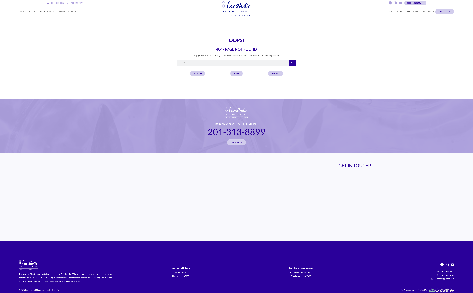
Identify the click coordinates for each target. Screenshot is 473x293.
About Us (41, 12)
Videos (403, 12)
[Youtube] (400, 3)
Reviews (416, 12)
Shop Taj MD (393, 12)
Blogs (409, 12)
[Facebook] (390, 3)
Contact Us (426, 12)
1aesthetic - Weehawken (301, 268)
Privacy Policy (55, 290)
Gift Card (53, 12)
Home (21, 12)
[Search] (292, 63)
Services (29, 12)
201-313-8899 (236, 131)
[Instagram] (395, 3)
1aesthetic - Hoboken (180, 268)
